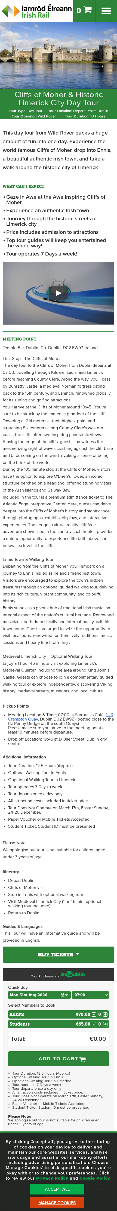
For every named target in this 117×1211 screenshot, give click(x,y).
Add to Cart (58, 1058)
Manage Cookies (57, 1203)
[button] (58, 293)
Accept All (57, 1189)
